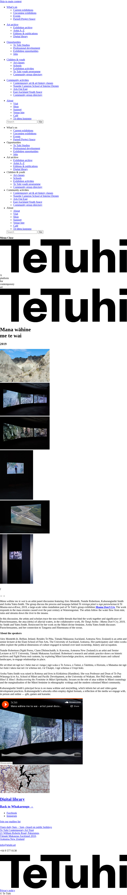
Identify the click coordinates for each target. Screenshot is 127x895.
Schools (17, 65)
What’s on (12, 7)
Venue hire (18, 112)
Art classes (18, 62)
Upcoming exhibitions (24, 13)
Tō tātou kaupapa (22, 118)
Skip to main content (10, 1)
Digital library (20, 36)
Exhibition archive (22, 27)
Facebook (12, 813)
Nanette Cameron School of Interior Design (36, 86)
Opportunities (14, 42)
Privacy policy (7, 890)
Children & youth (16, 59)
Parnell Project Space (24, 19)
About (10, 100)
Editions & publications (25, 33)
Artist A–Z (18, 30)
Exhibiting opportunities (25, 51)
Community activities (18, 80)
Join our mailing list (10, 821)
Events (16, 16)
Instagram (12, 815)
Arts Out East (20, 89)
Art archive (12, 24)
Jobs (15, 54)
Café (15, 115)
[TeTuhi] (63, 272)
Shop (16, 106)
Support (17, 109)
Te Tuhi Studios (21, 45)
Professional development (26, 48)
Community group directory (27, 74)
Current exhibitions (23, 10)
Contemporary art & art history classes (33, 83)
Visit (15, 103)
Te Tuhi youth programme (27, 71)
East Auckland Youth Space (27, 92)
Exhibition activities (23, 68)
